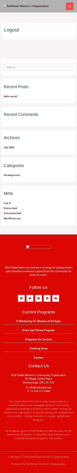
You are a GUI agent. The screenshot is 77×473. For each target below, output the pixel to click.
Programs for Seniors (38, 339)
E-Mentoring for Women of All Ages (38, 321)
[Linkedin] (47, 298)
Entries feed (10, 208)
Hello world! (10, 96)
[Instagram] (38, 298)
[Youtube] (55, 298)
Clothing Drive (39, 348)
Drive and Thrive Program (38, 330)
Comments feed (12, 213)
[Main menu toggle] (69, 6)
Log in (7, 203)
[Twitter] (30, 298)
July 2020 (9, 147)
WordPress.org (12, 218)
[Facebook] (21, 298)
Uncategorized (12, 175)
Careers (39, 357)
